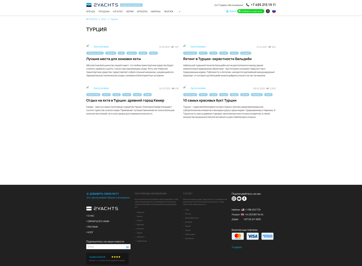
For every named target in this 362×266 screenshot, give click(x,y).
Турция (153, 53)
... (178, 11)
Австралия (189, 238)
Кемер (147, 94)
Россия (188, 214)
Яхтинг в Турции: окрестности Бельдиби (217, 58)
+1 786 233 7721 (253, 209)
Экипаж (168, 11)
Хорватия (111, 53)
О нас (91, 215)
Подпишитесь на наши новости (105, 241)
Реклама (93, 226)
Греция (143, 53)
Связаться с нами (98, 221)
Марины (155, 11)
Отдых (213, 53)
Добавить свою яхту (104, 193)
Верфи (130, 11)
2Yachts (93, 19)
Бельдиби (246, 53)
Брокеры (142, 11)
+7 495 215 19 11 (263, 4)
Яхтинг (203, 53)
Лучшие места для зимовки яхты (113, 58)
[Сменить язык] (273, 11)
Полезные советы (95, 53)
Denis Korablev (101, 46)
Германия (140, 237)
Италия (139, 220)
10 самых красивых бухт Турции (210, 100)
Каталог (118, 11)
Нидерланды (141, 241)
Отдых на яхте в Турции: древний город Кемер (125, 100)
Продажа (104, 11)
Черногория (190, 234)
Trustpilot (237, 247)
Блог (103, 19)
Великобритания (192, 218)
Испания (140, 228)
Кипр (121, 53)
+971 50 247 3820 (252, 219)
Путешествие (190, 53)
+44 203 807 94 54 (254, 214)
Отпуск (224, 53)
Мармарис (257, 94)
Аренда (90, 11)
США (187, 210)
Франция (131, 53)
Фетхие (245, 94)
